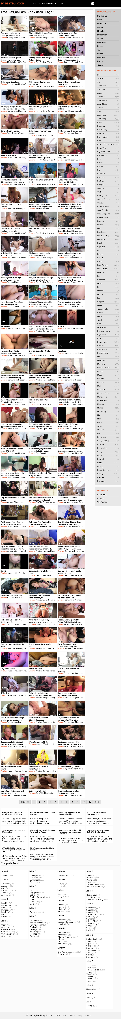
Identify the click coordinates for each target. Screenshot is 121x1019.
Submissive (91, 950)
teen (17, 38)
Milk (59, 941)
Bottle (108, 163)
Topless (89, 976)
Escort (108, 258)
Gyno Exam (108, 327)
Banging (108, 133)
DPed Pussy (35, 902)
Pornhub (4, 329)
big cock (53, 502)
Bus (3, 914)
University (90, 989)
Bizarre (100, 46)
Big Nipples (102, 16)
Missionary (101, 42)
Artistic (108, 108)
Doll (31, 895)
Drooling (108, 239)
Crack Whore (108, 206)
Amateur (108, 97)
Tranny (89, 979)
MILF (55, 258)
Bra (108, 170)
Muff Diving (108, 400)
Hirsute (108, 338)
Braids (108, 166)
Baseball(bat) (108, 137)
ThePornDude (103, 502)
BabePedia (102, 495)
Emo (108, 250)
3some (108, 78)
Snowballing (91, 923)
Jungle (61, 896)
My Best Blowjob (12, 3)
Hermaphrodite (108, 331)
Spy (88, 941)
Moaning (108, 390)
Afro (3, 888)
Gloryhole (101, 23)
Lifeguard (108, 360)
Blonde (52, 38)
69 (108, 82)
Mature (108, 371)
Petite (56, 404)
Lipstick (61, 924)
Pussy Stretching (108, 470)
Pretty (108, 463)
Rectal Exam (91, 895)
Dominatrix (108, 232)
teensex (81, 404)
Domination (102, 35)
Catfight (108, 185)
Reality (108, 474)
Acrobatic (108, 86)
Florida (108, 294)
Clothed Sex (6, 932)
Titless (89, 972)
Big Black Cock (108, 152)
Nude (108, 415)
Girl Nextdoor (64, 875)
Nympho (101, 31)
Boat (3, 908)
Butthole (108, 181)
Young (89, 1006)
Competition (6, 934)
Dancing (108, 221)
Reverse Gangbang (94, 899)
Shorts (89, 917)
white (57, 209)
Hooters (108, 346)
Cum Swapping (108, 214)
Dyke (32, 904)
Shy (88, 919)
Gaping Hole (108, 309)
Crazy (3, 936)
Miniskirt (108, 379)
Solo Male (40, 793)
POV (48, 62)
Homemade (54, 355)
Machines (62, 932)
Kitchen (85, 111)
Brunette (108, 174)
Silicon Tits (91, 921)
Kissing (61, 907)
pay (28, 527)
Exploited (34, 912)
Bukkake (108, 177)
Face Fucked (108, 265)
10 (84, 802)
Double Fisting (108, 236)
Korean (61, 911)
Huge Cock (108, 349)
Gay (25, 695)
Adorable (108, 89)
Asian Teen (108, 115)
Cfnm (3, 925)
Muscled (108, 404)
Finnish (33, 927)
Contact (88, 1015)
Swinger (89, 957)
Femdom (108, 280)
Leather (61, 920)
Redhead (108, 477)
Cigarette (5, 927)
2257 (65, 1015)
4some (53, 62)
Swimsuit (90, 955)
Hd (59, 884)
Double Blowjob (37, 897)
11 (90, 802)
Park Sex (108, 444)
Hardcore (75, 38)
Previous (25, 802)
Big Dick (39, 502)
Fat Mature (34, 920)
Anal (48, 87)
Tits (98, 50)
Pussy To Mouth (93, 887)
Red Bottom (91, 897)
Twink (14, 695)
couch (52, 771)
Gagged (108, 302)
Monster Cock (108, 393)
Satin (88, 910)
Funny (32, 936)
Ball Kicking (108, 130)
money (23, 527)
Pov (88, 882)
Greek (108, 320)
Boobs (100, 61)
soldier (27, 649)
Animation (5, 890)
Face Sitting (108, 269)
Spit (88, 930)
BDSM (20, 62)
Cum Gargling (108, 210)
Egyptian (108, 247)
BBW (16, 329)
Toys (85, 551)
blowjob (22, 38)
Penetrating (108, 448)
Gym (108, 324)
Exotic (108, 261)
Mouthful (62, 944)
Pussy (52, 135)
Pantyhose (108, 437)
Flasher (108, 291)
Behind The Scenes (108, 144)
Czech (32, 882)
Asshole (4, 895)
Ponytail (108, 459)
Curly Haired (108, 217)
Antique (4, 893)
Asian (108, 111)
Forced (100, 54)
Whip (88, 997)
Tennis (89, 967)
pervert (85, 478)
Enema (108, 254)
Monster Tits (108, 397)
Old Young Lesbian (66, 952)
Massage (45, 184)
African (4, 886)
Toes (88, 974)
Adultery (5, 884)
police (52, 209)
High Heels (108, 335)
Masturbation (12, 62)
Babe (108, 122)
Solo (88, 928)
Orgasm (61, 954)
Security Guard (92, 914)
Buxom (4, 917)
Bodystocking (108, 155)
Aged (108, 93)
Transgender (83, 769)
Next (97, 802)
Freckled (33, 934)
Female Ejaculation (38, 923)
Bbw (108, 141)
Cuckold (33, 878)
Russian (53, 600)
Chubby (108, 188)
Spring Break (91, 939)
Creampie (11, 38)
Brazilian (5, 912)
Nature (108, 408)
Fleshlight (34, 929)
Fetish (108, 283)
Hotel (99, 20)
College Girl (108, 195)
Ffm (108, 287)
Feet (108, 276)
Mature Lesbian (108, 368)
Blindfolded (6, 905)
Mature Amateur (65, 937)
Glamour (108, 316)
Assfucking (108, 119)
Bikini (3, 903)
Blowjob (100, 498)
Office (108, 422)
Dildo (32, 890)
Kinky (60, 905)
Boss (108, 159)
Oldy (108, 433)
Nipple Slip (108, 411)
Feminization (35, 925)
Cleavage (5, 929)
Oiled (108, 426)
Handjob (53, 527)
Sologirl (89, 926)
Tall (87, 965)
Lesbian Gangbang (66, 922)
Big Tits (10, 624)
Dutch (108, 243)
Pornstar (81, 184)
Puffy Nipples (92, 884)
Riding (56, 135)
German (100, 65)
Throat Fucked (92, 970)
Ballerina (108, 126)
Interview (101, 57)
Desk (108, 228)
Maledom (108, 364)
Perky (108, 452)
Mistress (108, 382)
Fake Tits (108, 272)
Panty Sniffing (108, 441)
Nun (108, 419)
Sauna (89, 912)
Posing (89, 880)
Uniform (24, 502)
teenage (53, 698)
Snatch (100, 39)
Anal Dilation (108, 104)
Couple (108, 203)
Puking (108, 466)
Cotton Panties (108, 199)
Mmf (108, 386)
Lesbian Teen (108, 353)
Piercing (89, 878)
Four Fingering (36, 932)
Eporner (4, 38)
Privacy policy (76, 1015)
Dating (108, 225)
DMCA (57, 1015)
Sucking (89, 952)
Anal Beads (108, 100)
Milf (59, 939)
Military (108, 375)
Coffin (108, 192)
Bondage (5, 910)
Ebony (28, 329)
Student (89, 948)
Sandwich (90, 908)
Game (108, 305)
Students (43, 453)
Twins (88, 981)
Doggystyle (35, 893)
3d (108, 75)
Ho (59, 886)
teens (27, 453)
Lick (108, 357)
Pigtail (108, 455)
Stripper (89, 946)
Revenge (108, 481)
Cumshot (67, 38)
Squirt (45, 429)
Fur (108, 298)
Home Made (108, 342)
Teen (37, 62)
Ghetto (108, 313)
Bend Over (108, 148)
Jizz (59, 894)
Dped (32, 899)
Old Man (108, 430)
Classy (100, 27)
